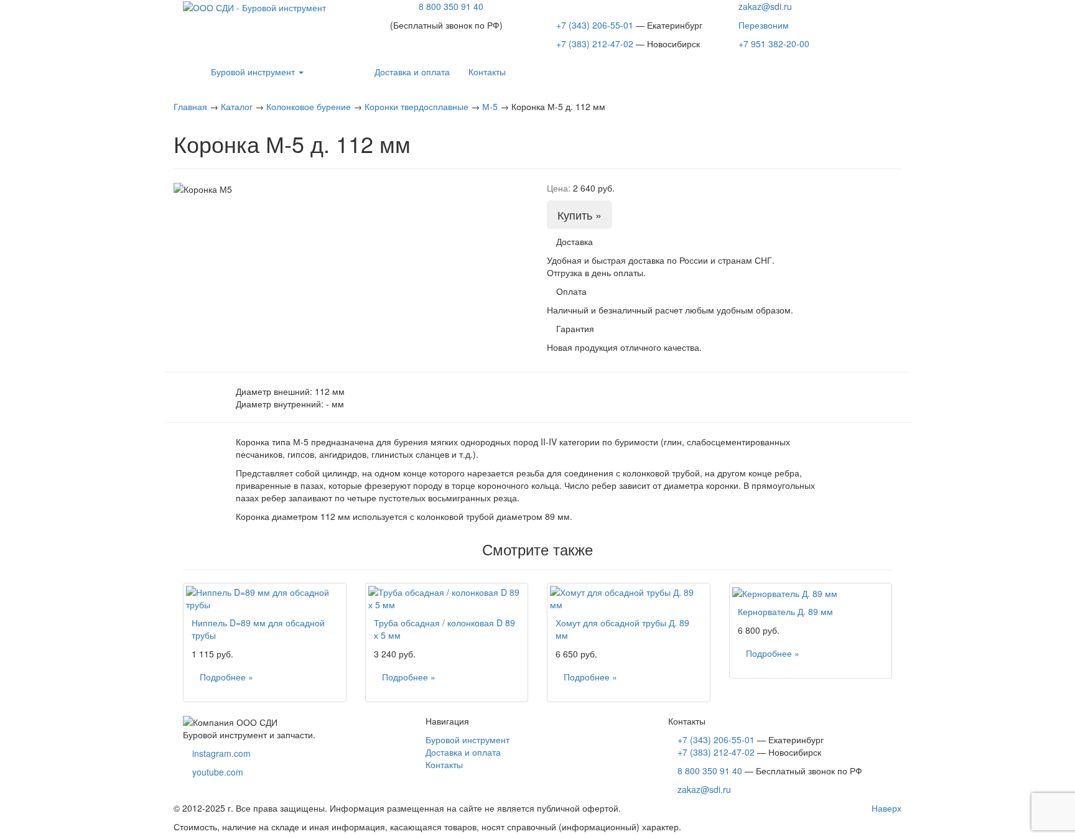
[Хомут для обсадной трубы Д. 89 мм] (628, 598)
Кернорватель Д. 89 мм (785, 611)
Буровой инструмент (252, 71)
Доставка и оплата (412, 71)
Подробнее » (226, 676)
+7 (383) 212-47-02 (594, 43)
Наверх (885, 808)
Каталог (237, 106)
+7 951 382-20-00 (773, 43)
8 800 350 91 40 (451, 6)
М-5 (490, 106)
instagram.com (221, 753)
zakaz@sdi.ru (765, 6)
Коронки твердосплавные (416, 106)
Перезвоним (763, 25)
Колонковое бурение (308, 106)
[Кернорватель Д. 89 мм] (811, 593)
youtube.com (217, 772)
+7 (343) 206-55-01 (594, 25)
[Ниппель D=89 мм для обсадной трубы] (264, 598)
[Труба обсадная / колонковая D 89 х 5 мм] (447, 598)
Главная (190, 106)
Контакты (487, 71)
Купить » (579, 214)
